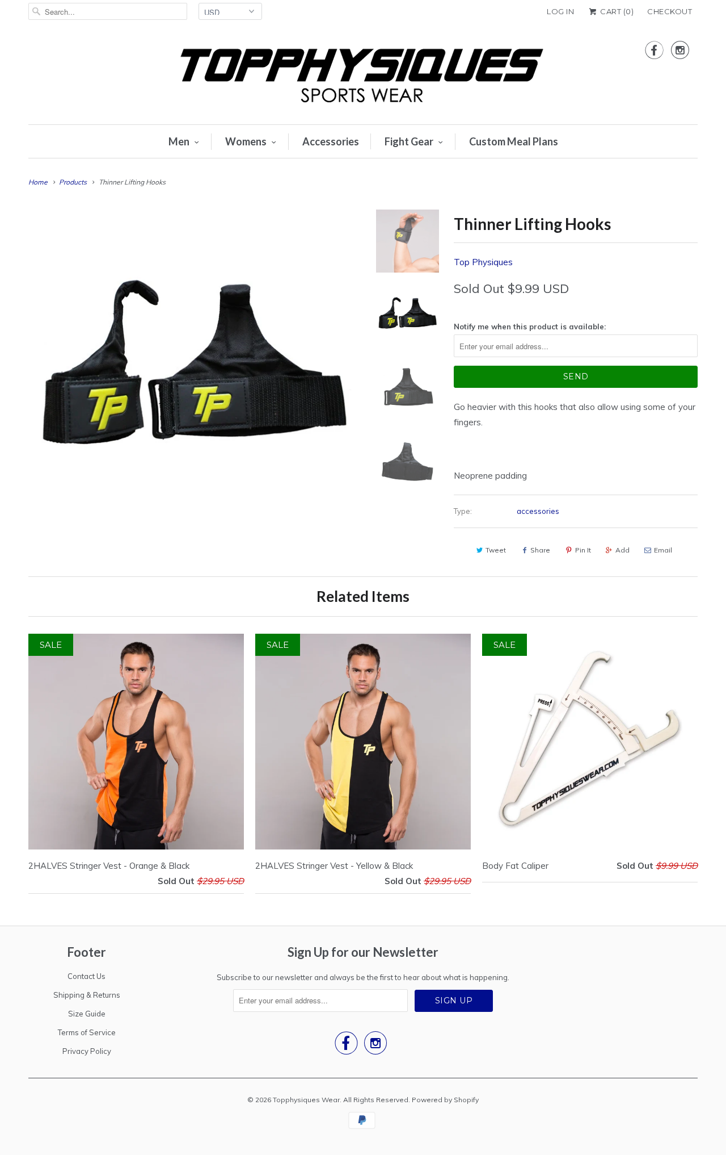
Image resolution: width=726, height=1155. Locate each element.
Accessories (330, 141)
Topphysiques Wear (306, 1099)
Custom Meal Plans (513, 141)
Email (663, 550)
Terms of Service (87, 1032)
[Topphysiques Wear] (363, 76)
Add (622, 550)
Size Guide (86, 1013)
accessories (538, 511)
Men (178, 141)
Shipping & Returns (86, 994)
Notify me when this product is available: (530, 326)
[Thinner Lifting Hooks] (194, 375)
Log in (560, 11)
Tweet (496, 550)
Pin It (583, 550)
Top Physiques (483, 262)
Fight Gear (409, 141)
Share (540, 550)
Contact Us (86, 976)
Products (73, 182)
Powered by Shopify (445, 1099)
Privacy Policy (86, 1051)
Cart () (616, 11)
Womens (246, 141)
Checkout (669, 11)
